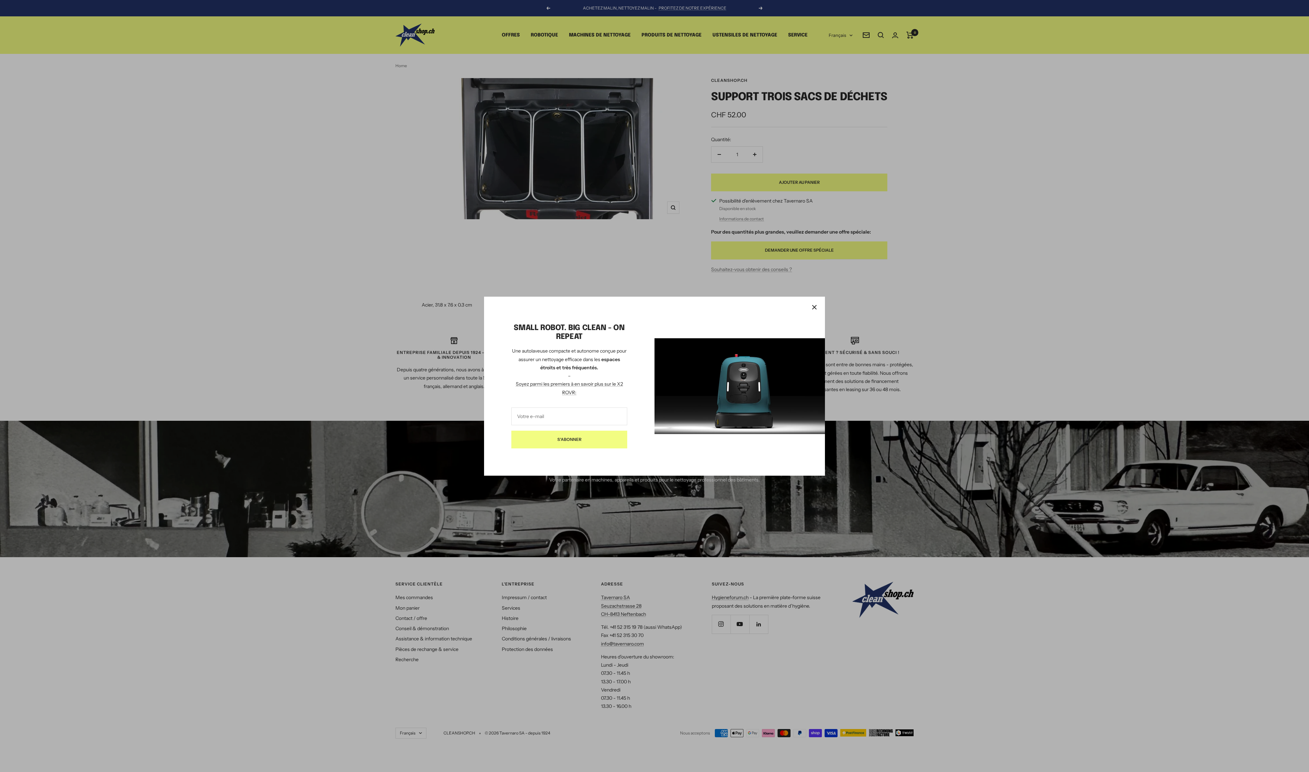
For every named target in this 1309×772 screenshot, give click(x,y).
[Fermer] (814, 307)
